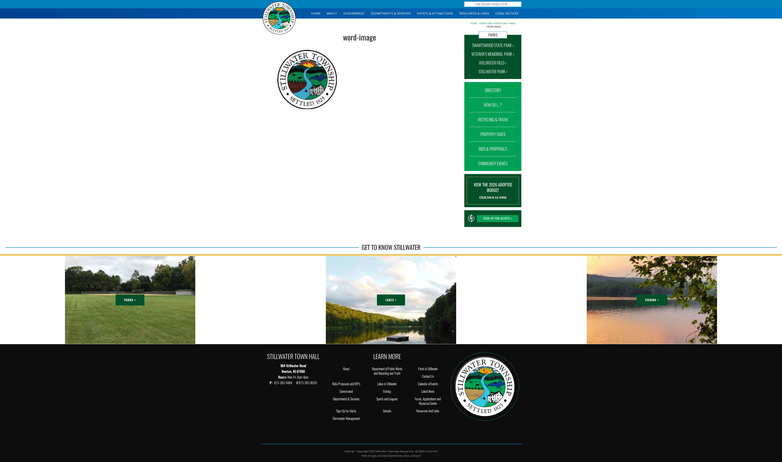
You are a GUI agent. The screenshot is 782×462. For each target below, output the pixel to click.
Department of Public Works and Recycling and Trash (387, 371)
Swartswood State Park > (493, 45)
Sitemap (349, 451)
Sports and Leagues (387, 399)
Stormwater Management (346, 418)
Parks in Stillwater (428, 369)
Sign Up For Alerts (346, 411)
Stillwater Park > (493, 71)
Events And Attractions (493, 23)
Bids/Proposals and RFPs (346, 384)
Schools (387, 411)
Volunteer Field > (493, 63)
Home (473, 23)
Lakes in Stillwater (387, 384)
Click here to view (492, 197)
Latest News (427, 391)
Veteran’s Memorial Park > (492, 54)
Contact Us (428, 376)
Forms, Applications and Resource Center (428, 401)
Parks (512, 23)
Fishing (387, 391)
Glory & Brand (412, 456)
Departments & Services (346, 399)
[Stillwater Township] (485, 386)
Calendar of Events (428, 384)
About (346, 369)
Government (346, 391)
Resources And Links (427, 411)
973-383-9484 (283, 383)
